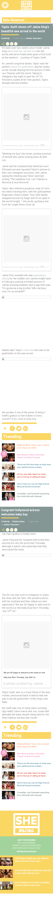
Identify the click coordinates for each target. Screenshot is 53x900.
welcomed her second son (21, 51)
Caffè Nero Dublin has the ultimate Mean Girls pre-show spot (32, 859)
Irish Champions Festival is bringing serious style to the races (32, 883)
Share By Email (16, 44)
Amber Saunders (34, 38)
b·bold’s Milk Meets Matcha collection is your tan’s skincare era (33, 871)
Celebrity (5, 38)
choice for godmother (21, 66)
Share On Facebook (7, 44)
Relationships (18, 521)
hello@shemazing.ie (26, 851)
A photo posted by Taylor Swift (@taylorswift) (21, 146)
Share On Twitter (12, 44)
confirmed (28, 350)
